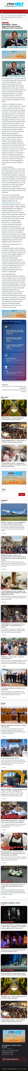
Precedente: (14, 385)
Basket (15, 847)
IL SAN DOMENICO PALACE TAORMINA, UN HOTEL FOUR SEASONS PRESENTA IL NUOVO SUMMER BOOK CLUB (13, 592)
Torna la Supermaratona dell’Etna (10, 758)
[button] (2, 11)
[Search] (26, 11)
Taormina (11, 921)
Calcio (18, 847)
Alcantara (4, 786)
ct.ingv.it (15, 379)
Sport (3, 722)
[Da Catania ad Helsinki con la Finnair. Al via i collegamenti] (14, 678)
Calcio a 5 (4, 817)
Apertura (3, 22)
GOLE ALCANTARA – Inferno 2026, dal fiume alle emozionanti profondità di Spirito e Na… (15, 332)
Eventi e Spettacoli (5, 921)
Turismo (3, 519)
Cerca (4, 489)
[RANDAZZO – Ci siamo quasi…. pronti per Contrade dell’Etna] (14, 646)
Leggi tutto (4, 534)
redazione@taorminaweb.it (8, 1052)
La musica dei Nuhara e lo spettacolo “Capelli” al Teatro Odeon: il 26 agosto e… (15, 346)
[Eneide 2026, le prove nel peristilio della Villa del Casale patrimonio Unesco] (14, 939)
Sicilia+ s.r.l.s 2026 (21, 1069)
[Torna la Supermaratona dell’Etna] (14, 748)
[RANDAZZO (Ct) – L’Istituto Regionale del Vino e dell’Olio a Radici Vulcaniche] (14, 408)
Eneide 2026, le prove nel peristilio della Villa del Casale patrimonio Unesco (14, 339)
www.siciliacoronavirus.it (8, 203)
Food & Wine (4, 653)
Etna (7, 22)
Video (20, 817)
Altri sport (4, 847)
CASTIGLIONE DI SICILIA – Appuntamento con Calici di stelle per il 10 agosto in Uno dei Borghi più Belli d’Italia (14, 465)
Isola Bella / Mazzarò (11, 358)
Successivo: (14, 390)
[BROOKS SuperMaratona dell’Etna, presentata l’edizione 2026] (14, 715)
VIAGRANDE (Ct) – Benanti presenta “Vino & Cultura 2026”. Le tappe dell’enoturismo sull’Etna (13, 625)
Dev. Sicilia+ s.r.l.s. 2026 (7, 1054)
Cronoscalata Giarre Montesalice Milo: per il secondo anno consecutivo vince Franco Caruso (13, 886)
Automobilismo (10, 847)
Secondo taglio (9, 786)
